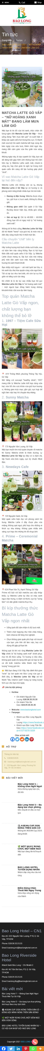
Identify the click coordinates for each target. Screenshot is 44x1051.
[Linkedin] (27, 739)
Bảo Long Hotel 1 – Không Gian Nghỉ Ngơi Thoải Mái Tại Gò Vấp (30, 786)
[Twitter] (17, 739)
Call (23, 2)
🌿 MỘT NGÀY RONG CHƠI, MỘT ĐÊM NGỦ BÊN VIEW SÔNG (29, 837)
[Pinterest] (31, 739)
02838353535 (12, 758)
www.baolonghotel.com (30, 710)
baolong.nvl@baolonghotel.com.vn (22, 762)
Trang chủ (6, 40)
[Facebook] (12, 739)
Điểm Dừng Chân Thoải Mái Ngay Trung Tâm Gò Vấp (29, 879)
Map (39, 2)
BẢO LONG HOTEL (29, 1030)
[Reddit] (22, 739)
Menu (7, 2)
